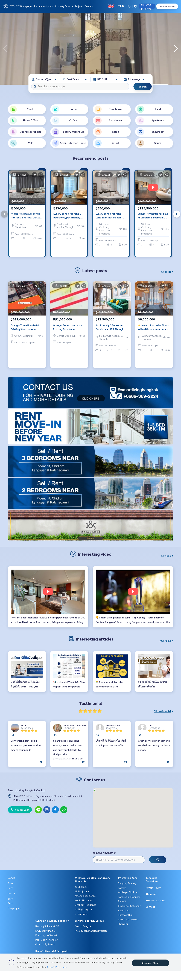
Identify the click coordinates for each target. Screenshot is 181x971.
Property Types (63, 6)
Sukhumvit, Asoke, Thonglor (52, 920)
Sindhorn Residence (85, 904)
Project (78, 6)
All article (165, 640)
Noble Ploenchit (83, 900)
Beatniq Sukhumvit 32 (47, 926)
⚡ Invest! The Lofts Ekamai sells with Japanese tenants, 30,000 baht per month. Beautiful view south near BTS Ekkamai (154, 327)
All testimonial (162, 711)
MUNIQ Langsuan (84, 909)
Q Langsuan (81, 913)
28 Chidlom (81, 886)
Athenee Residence (85, 895)
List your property (146, 6)
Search (143, 86)
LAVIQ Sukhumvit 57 (46, 930)
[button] (175, 49)
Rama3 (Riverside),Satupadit (52, 950)
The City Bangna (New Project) (91, 930)
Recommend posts (43, 6)
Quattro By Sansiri (45, 944)
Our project (14, 908)
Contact (89, 6)
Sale (10, 883)
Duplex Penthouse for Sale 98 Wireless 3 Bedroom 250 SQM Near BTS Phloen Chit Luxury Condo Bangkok (153, 216)
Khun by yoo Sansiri (46, 935)
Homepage (25, 6)
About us (151, 893)
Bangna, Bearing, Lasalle (89, 920)
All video (166, 555)
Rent (10, 887)
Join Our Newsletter (104, 852)
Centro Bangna (83, 926)
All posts (166, 271)
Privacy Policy (153, 887)
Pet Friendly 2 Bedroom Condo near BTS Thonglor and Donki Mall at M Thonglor (110, 327)
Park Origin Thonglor (46, 939)
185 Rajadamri (82, 891)
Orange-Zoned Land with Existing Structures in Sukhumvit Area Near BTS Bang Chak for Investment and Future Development (26, 327)
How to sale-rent (155, 900)
